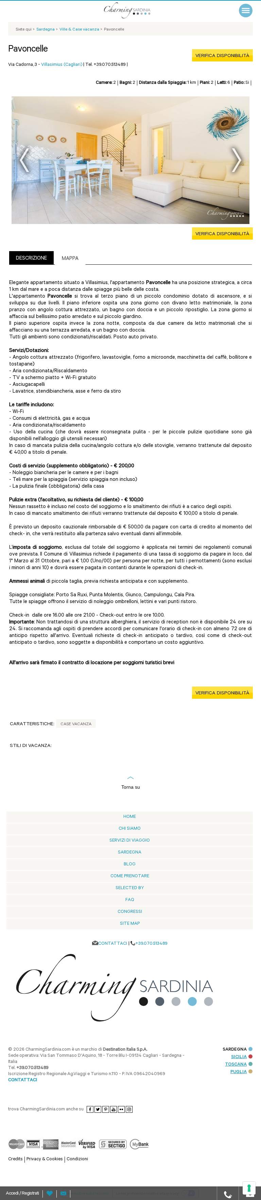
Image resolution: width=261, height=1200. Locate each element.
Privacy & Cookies (45, 1159)
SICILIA (239, 1057)
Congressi (130, 912)
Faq (129, 900)
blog (130, 864)
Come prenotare (129, 876)
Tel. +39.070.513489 (105, 65)
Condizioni (77, 1159)
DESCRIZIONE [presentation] (31, 259)
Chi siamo (130, 828)
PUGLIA (238, 1072)
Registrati (30, 1194)
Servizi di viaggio (129, 840)
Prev (24, 160)
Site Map (130, 923)
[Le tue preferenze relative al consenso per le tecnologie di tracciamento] (249, 1188)
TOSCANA (236, 1064)
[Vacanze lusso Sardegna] (135, 10)
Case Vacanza (75, 724)
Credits (15, 1159)
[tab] (31, 257)
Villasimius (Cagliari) (61, 65)
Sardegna (129, 852)
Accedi (12, 1194)
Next (236, 160)
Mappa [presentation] (70, 259)
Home (129, 817)
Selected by (130, 888)
